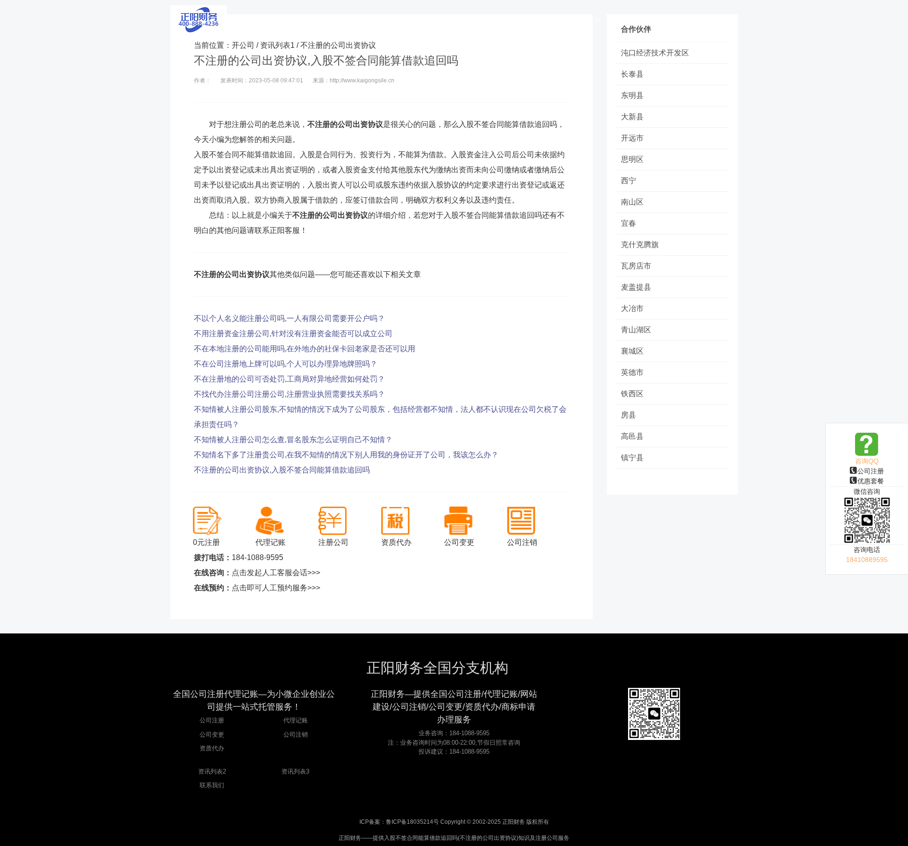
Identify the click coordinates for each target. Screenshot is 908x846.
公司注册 (870, 471)
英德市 (632, 372)
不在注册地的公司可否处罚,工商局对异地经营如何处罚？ (289, 379)
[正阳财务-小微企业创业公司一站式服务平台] (198, 19)
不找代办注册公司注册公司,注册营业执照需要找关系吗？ (289, 394)
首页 (352, 20)
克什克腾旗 (640, 244)
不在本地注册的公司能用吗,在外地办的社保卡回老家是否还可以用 (304, 349)
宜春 (628, 223)
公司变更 (212, 734)
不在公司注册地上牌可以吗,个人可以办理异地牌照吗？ (285, 364)
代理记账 (295, 720)
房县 (628, 415)
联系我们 (212, 785)
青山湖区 (636, 330)
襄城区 (632, 351)
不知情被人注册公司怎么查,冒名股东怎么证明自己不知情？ (293, 440)
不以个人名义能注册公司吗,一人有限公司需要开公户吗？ (289, 318)
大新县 (632, 117)
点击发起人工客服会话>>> (276, 573)
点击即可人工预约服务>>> (276, 588)
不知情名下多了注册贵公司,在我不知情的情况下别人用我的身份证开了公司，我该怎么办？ (346, 455)
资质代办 (212, 748)
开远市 (632, 138)
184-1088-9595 (257, 557)
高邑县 (632, 436)
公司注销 (295, 734)
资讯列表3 (295, 771)
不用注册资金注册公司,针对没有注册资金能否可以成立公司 (293, 333)
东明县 (632, 95)
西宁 (628, 181)
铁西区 (632, 394)
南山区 (632, 202)
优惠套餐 (870, 481)
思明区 (632, 159)
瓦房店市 (636, 266)
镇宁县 (632, 458)
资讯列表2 (212, 771)
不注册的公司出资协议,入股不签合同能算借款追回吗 (282, 470)
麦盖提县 (636, 287)
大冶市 (632, 308)
